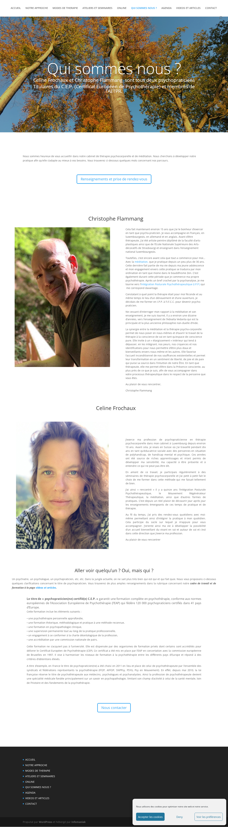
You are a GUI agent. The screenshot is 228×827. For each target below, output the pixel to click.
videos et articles (46, 587)
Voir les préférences (208, 817)
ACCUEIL (16, 8)
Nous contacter (114, 707)
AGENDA (166, 8)
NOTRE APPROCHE (36, 8)
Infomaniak (78, 822)
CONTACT (211, 8)
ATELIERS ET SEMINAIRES (97, 8)
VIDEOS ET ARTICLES (188, 8)
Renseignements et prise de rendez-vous (114, 179)
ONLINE (121, 8)
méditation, (141, 261)
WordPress (45, 822)
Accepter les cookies (150, 817)
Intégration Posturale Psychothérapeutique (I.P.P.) (170, 284)
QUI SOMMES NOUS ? (144, 8)
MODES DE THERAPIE (65, 8)
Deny (179, 817)
